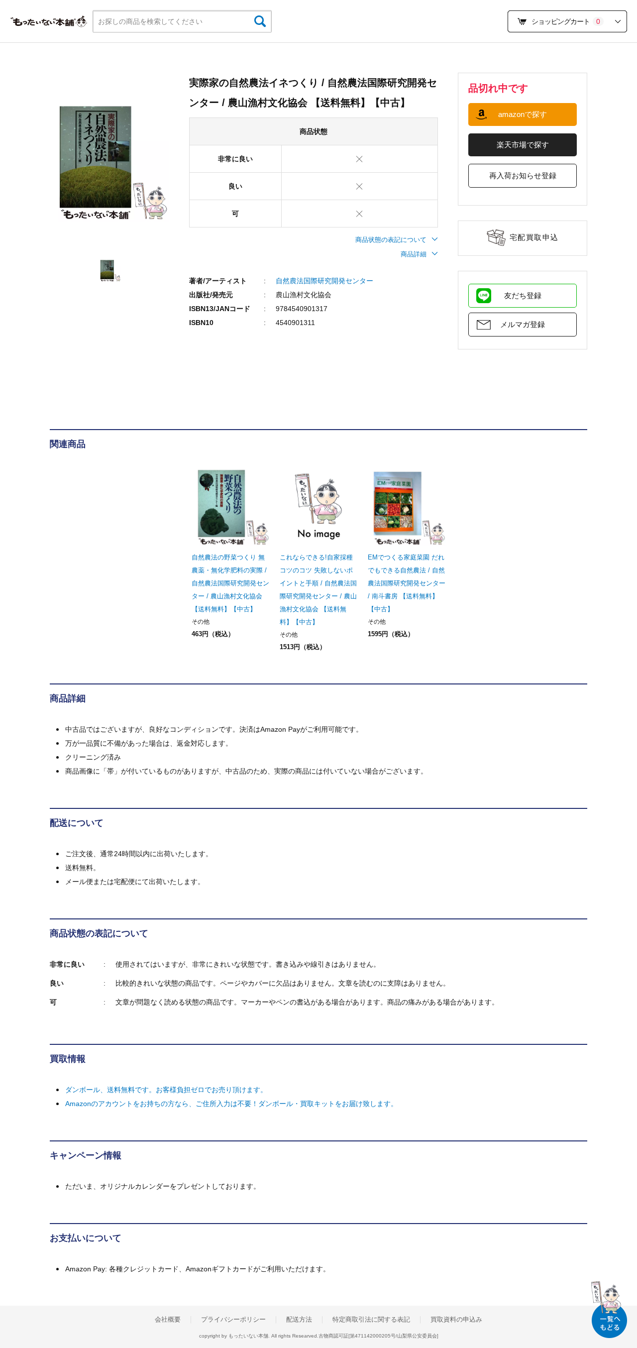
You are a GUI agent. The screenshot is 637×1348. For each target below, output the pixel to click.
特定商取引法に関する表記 (371, 1319)
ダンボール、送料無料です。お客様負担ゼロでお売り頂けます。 (166, 1090)
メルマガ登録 (522, 324)
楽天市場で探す (523, 144)
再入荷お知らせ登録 (522, 175)
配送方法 (299, 1319)
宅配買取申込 (534, 237)
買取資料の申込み (456, 1319)
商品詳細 (413, 254)
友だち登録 (522, 295)
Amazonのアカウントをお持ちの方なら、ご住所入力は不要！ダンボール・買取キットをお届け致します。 (231, 1104)
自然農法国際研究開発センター (324, 281)
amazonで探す (522, 114)
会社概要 (168, 1319)
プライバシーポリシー (233, 1319)
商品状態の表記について (390, 239)
